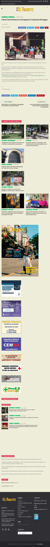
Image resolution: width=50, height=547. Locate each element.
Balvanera (4, 209)
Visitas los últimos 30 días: (8, 482)
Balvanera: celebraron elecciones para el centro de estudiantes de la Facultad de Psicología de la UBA (13, 213)
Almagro (4, 17)
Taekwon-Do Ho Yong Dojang (24, 516)
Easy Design (40, 544)
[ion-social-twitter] (45, 1)
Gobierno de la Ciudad (23, 524)
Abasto (4, 164)
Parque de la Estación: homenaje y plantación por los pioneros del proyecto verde (21, 459)
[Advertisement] (25, 442)
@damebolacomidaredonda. (9, 75)
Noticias (11, 17)
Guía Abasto (20, 512)
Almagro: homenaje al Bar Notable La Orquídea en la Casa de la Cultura (23, 418)
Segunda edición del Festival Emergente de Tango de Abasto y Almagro (12, 167)
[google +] (37, 27)
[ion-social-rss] (47, 1)
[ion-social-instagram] (5, 529)
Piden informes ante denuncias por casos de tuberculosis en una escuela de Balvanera (22, 471)
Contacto (20, 501)
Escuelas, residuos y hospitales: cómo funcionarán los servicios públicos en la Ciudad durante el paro (36, 144)
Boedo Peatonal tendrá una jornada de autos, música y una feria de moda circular (21, 474)
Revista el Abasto (6, 27)
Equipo (19, 509)
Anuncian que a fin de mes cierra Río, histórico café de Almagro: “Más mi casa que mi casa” (22, 410)
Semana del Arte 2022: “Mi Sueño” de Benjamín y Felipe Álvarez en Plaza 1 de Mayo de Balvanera (36, 213)
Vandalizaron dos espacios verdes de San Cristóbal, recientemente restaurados (13, 143)
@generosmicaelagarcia (36, 75)
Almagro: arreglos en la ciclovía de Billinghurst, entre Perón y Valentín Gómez (13, 189)
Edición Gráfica (21, 507)
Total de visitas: (5, 486)
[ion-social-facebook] (43, 1)
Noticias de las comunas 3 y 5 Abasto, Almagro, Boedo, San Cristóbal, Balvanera (12, 2)
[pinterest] (46, 27)
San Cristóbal (11, 140)
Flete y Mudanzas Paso (23, 510)
